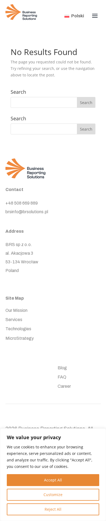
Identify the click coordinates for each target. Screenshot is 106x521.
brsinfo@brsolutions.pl (26, 211)
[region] (53, 474)
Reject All (53, 509)
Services (13, 320)
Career (64, 386)
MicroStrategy (19, 338)
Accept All (53, 480)
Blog (62, 368)
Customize (53, 494)
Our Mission (16, 311)
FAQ (62, 377)
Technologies (18, 329)
